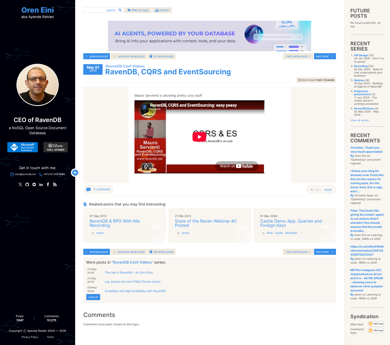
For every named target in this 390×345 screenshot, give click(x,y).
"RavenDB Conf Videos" (133, 262)
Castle (279, 233)
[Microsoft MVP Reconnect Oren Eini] (22, 147)
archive (163, 10)
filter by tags (139, 10)
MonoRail (291, 233)
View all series (359, 120)
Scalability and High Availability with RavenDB (135, 291)
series (163, 56)
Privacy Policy (30, 337)
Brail (270, 233)
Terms (50, 337)
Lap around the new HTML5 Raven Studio (132, 281)
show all (93, 296)
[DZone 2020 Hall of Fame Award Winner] (55, 147)
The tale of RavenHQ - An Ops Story (129, 272)
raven (328, 189)
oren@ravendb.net (25, 174)
